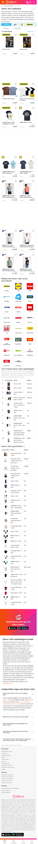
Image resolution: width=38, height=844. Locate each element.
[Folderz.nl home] (11, 2)
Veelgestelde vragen (6, 751)
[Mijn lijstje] (30, 2)
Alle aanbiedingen (8, 6)
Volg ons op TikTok (6, 782)
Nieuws (3, 769)
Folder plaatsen (5, 763)
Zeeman (30, 700)
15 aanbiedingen (6, 31)
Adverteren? (4, 753)
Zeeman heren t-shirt (13, 704)
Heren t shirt (6, 700)
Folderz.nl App (5, 759)
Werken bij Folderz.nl (6, 765)
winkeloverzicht (7, 683)
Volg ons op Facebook (7, 776)
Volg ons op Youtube (6, 780)
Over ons (3, 761)
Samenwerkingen (5, 792)
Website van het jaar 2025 (7, 767)
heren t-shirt (22, 702)
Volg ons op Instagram (7, 778)
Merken (3, 757)
